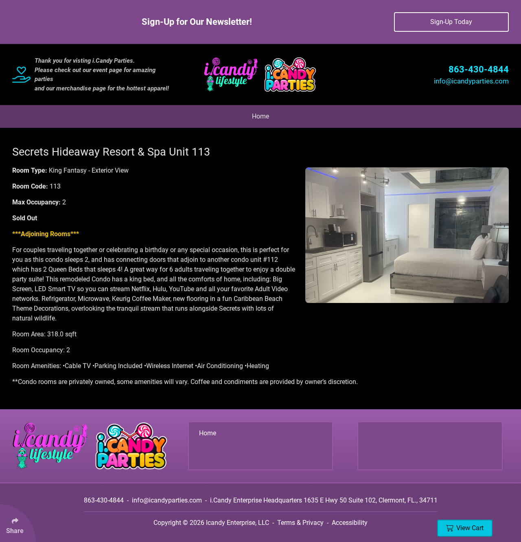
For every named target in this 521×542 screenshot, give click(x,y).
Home (260, 116)
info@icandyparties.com (471, 81)
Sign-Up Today (451, 22)
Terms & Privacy (300, 523)
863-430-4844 (479, 69)
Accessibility (350, 523)
